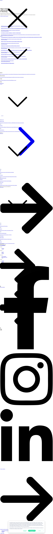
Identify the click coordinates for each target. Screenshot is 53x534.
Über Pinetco (1, 187)
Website (10, 80)
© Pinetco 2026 (2, 533)
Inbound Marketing (9, 77)
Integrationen (16, 74)
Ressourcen (1, 133)
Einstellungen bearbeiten (25, 530)
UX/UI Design (2, 83)
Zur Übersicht (2, 77)
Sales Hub (34, 74)
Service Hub (31, 74)
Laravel (15, 80)
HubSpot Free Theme (8, 74)
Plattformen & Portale (6, 80)
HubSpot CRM (13, 74)
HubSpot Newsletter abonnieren (4, 529)
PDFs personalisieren (2, 74)
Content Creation (17, 77)
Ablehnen (40, 530)
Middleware (12, 80)
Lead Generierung (21, 77)
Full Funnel (5, 77)
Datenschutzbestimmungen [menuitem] (5, 530)
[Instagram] (26, 408)
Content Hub (27, 74)
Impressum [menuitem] (3, 531)
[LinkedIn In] (26, 468)
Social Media (13, 77)
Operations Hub (20, 74)
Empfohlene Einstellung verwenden (32, 530)
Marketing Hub (24, 74)
